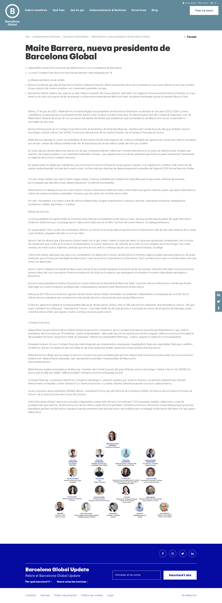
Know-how (139, 10)
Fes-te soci (204, 10)
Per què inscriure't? (38, 581)
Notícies (45, 595)
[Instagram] (173, 553)
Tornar (191, 36)
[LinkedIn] (192, 553)
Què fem (58, 10)
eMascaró (191, 595)
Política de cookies (92, 595)
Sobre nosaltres (36, 10)
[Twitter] (182, 553)
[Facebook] (163, 553)
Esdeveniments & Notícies (108, 10)
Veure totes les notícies (72, 581)
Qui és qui (77, 10)
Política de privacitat (65, 595)
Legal (110, 595)
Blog (155, 10)
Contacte (30, 595)
